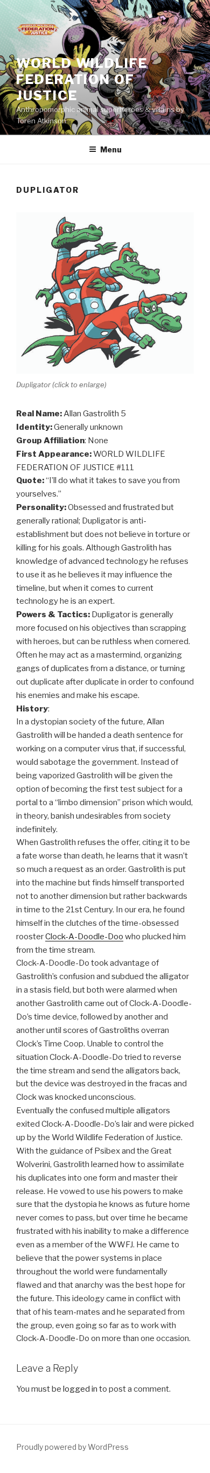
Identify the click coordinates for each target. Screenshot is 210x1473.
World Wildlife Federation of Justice (82, 79)
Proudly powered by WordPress (72, 1446)
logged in (80, 1389)
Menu (111, 149)
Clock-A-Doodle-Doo (84, 936)
